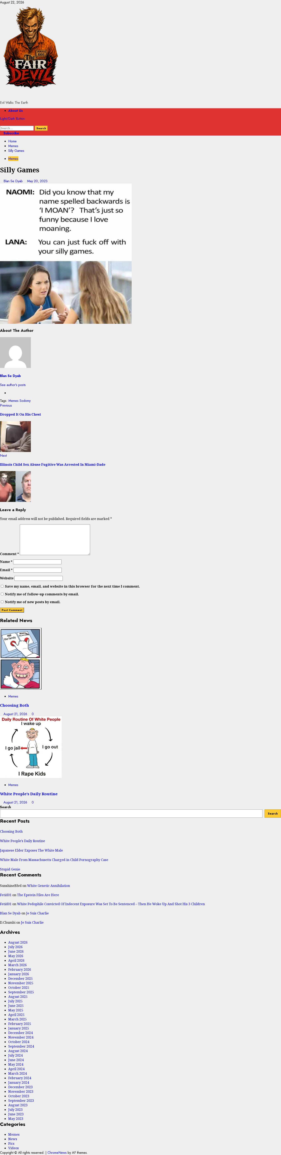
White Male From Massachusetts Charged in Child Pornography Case (54, 860)
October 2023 (18, 1096)
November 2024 (20, 1037)
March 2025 (17, 1019)
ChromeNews (57, 1152)
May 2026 (15, 956)
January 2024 (18, 1082)
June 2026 (16, 951)
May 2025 (15, 1010)
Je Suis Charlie (37, 913)
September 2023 (21, 1100)
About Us (15, 110)
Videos (13, 1148)
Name (6, 561)
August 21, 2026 (15, 714)
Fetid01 (6, 895)
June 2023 (16, 1114)
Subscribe (10, 133)
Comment (9, 554)
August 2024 (18, 1051)
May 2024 (15, 1064)
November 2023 (20, 1091)
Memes (13, 158)
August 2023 (18, 1105)
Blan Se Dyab (13, 181)
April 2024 (16, 1069)
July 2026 (15, 947)
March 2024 (17, 1073)
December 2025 (20, 978)
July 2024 (15, 1055)
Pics (11, 1143)
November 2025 (20, 983)
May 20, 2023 (37, 181)
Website (7, 578)
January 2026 (18, 974)
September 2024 (21, 1046)
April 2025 (16, 1014)
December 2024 (20, 1033)
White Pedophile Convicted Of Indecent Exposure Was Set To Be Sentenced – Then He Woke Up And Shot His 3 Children (111, 904)
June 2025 (16, 1005)
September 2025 (21, 992)
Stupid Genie (10, 869)
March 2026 (17, 965)
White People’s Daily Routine (29, 793)
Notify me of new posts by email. (32, 602)
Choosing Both (14, 705)
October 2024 (18, 1042)
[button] (1, 123)
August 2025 (18, 996)
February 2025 (19, 1023)
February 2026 (19, 969)
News (12, 1139)
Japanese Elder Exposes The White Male (31, 850)
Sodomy (25, 400)
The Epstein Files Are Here (38, 895)
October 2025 (18, 987)
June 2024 (16, 1060)
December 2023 (20, 1087)
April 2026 (16, 960)
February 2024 (19, 1078)
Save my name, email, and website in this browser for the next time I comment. (72, 586)
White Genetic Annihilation (48, 885)
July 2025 (15, 1001)
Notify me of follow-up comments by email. (42, 594)
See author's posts (13, 385)
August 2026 (18, 942)
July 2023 (15, 1109)
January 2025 (18, 1028)
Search (5, 807)
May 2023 (15, 1118)
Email (6, 570)
